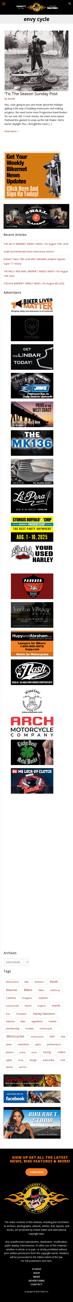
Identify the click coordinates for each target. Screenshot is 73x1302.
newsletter (23, 1044)
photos (10, 1052)
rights (9, 1060)
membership (13, 1028)
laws (23, 1021)
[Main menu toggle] (4, 4)
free (8, 1013)
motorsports (37, 1036)
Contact (37, 1284)
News (36, 1276)
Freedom (21, 1013)
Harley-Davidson (44, 1014)
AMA (26, 981)
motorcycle (46, 1028)
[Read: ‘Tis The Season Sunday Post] (36, 60)
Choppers (27, 998)
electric (28, 1005)
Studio (36, 1269)
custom (43, 998)
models (30, 1028)
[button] (69, 4)
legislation (37, 1021)
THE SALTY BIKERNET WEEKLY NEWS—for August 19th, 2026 (36, 243)
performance (54, 1044)
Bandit (54, 982)
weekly (9, 1066)
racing (47, 1052)
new (63, 1036)
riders (62, 1052)
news (9, 1044)
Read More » (11, 131)
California (55, 990)
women (23, 1066)
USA (62, 1060)
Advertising (37, 1280)
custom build (12, 1005)
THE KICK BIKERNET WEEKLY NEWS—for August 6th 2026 (34, 283)
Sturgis (33, 1060)
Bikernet (11, 990)
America (39, 981)
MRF (52, 1036)
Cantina (11, 998)
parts (38, 1044)
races (34, 1052)
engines (42, 1005)
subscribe (48, 1060)
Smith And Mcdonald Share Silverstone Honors (29, 251)
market (53, 1021)
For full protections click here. (36, 1260)
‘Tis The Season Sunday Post (31, 93)
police (23, 1052)
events (56, 1005)
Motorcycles (15, 1036)
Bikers (28, 990)
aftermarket (12, 981)
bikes (41, 990)
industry (10, 1021)
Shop (20, 1060)
